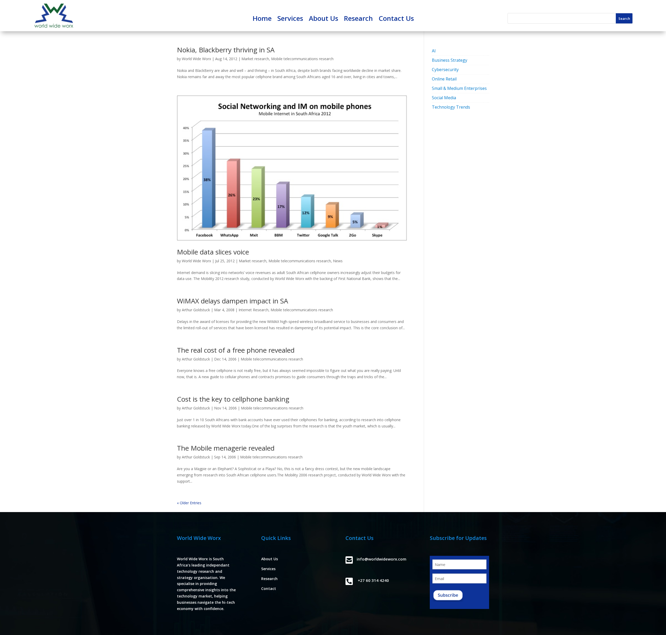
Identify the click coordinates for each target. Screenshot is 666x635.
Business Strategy (449, 60)
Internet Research (253, 309)
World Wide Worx (196, 58)
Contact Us (396, 19)
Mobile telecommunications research (302, 58)
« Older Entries (189, 502)
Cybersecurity (445, 69)
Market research (255, 58)
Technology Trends (451, 107)
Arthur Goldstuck (196, 309)
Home (262, 19)
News (338, 260)
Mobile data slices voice (213, 252)
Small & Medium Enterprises (459, 88)
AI (434, 51)
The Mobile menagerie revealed (225, 448)
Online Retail (444, 79)
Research (358, 19)
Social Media (444, 98)
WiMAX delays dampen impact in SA (232, 301)
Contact (268, 588)
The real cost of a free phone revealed (235, 350)
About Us (323, 19)
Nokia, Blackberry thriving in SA (225, 49)
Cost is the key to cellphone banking (233, 399)
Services (290, 19)
